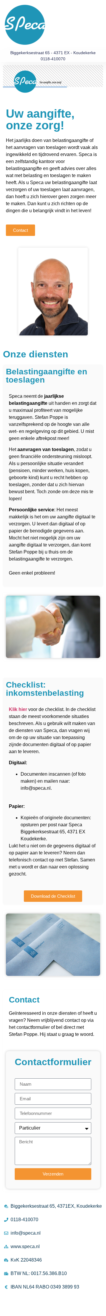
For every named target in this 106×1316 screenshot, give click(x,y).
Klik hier (18, 709)
